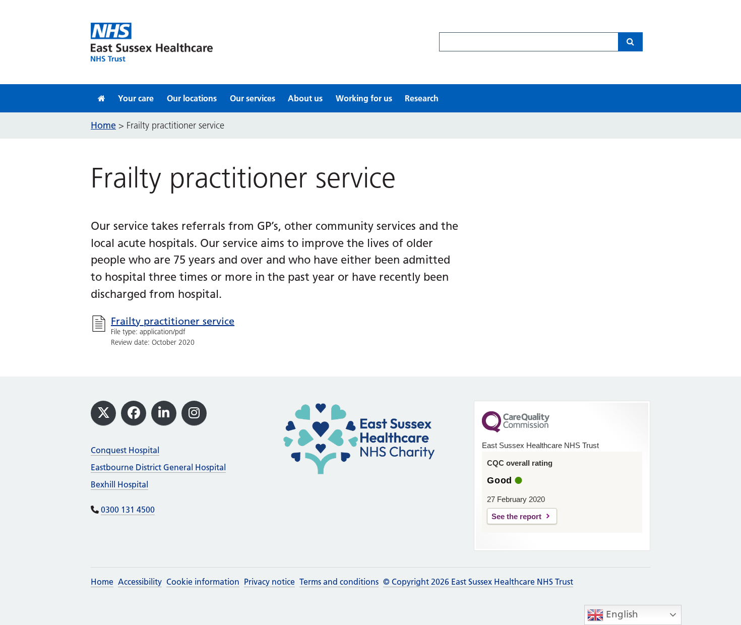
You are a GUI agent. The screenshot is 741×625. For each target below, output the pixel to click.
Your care (136, 98)
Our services (252, 98)
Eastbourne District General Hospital (158, 467)
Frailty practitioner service (172, 321)
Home (102, 582)
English (620, 614)
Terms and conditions (339, 582)
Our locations (192, 98)
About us (305, 98)
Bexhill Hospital (119, 484)
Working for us (364, 98)
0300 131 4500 (128, 510)
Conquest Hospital (125, 450)
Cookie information (202, 582)
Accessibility (140, 582)
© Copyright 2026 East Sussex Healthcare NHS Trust (478, 582)
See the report (516, 516)
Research (422, 98)
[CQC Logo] (515, 430)
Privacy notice (269, 582)
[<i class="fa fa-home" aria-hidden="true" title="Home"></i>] (101, 98)
